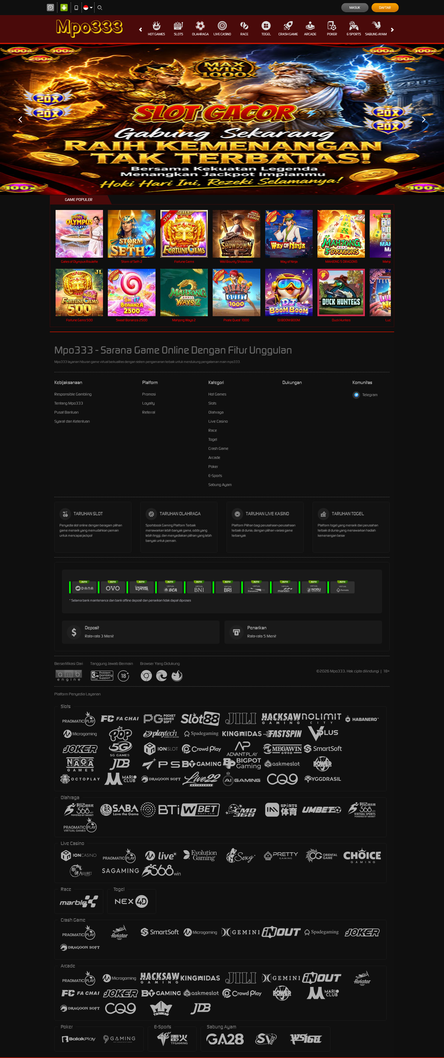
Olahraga (200, 34)
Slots (178, 34)
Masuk (354, 7)
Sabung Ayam (376, 34)
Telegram (370, 394)
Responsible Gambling (73, 394)
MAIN (83, 233)
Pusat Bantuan (66, 412)
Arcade (310, 34)
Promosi (149, 394)
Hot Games (156, 34)
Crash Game (288, 34)
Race (244, 34)
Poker (332, 34)
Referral (148, 412)
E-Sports (354, 34)
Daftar (385, 7)
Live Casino (222, 34)
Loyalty (148, 403)
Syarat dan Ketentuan (72, 421)
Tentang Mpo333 (68, 403)
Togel (266, 34)
